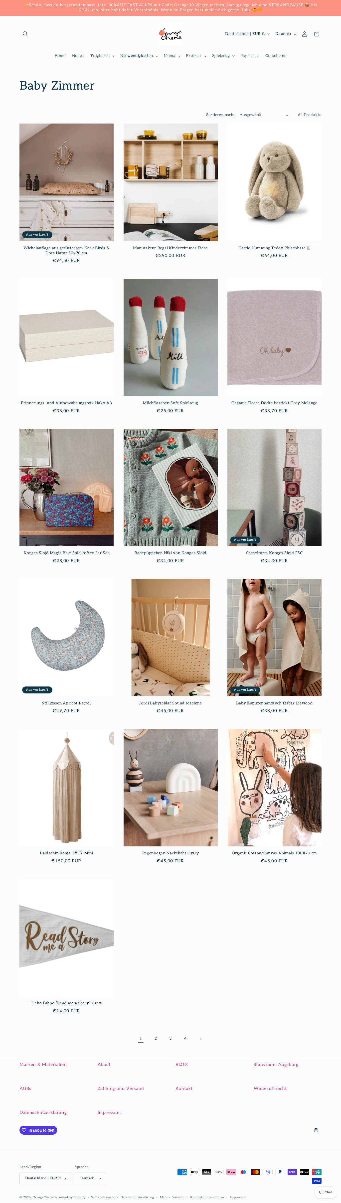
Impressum (109, 1112)
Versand (178, 1197)
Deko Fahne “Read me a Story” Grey (66, 1003)
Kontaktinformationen (207, 1197)
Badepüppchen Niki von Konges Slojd (170, 553)
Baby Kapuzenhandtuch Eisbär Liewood (274, 703)
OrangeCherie (43, 1197)
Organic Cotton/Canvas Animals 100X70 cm (274, 853)
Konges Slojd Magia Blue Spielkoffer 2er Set (66, 553)
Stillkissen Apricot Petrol (66, 703)
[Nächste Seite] (200, 1039)
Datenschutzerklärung (43, 1112)
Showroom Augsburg (276, 1064)
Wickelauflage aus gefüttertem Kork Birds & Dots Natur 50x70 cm (66, 251)
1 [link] (140, 1038)
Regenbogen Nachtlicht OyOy (170, 853)
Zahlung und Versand (121, 1088)
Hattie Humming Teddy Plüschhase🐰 (274, 248)
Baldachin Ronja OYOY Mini (66, 853)
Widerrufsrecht (270, 1088)
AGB (163, 1197)
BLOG (181, 1064)
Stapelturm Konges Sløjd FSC (274, 553)
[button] (25, 34)
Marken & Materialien (43, 1064)
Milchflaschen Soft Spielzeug (170, 403)
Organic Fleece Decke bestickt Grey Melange (274, 403)
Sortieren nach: (220, 115)
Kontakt (184, 1088)
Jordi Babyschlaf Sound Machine (170, 703)
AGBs (25, 1088)
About (104, 1064)
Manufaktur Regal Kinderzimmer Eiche (170, 248)
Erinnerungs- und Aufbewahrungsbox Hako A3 (66, 403)
